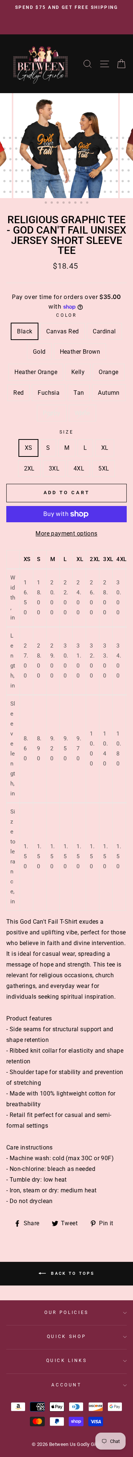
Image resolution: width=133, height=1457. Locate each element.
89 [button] (5, 182)
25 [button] (17, 149)
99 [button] (64, 182)
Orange (108, 372)
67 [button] (5, 171)
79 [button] (76, 171)
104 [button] (94, 182)
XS (29, 447)
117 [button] (40, 192)
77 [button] (64, 171)
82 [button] (94, 171)
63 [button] (111, 160)
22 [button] (130, 138)
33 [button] (64, 149)
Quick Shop (66, 1336)
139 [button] (82, 203)
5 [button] (28, 138)
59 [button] (88, 160)
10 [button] (59, 138)
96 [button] (46, 182)
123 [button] (76, 192)
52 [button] (46, 160)
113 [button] (17, 192)
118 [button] (46, 192)
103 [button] (88, 182)
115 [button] (29, 192)
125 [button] (88, 192)
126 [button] (94, 192)
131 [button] (123, 192)
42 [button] (117, 149)
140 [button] (88, 203)
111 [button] (5, 192)
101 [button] (76, 182)
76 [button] (58, 171)
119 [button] (52, 192)
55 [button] (64, 160)
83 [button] (100, 171)
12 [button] (70, 138)
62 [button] (106, 160)
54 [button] (58, 160)
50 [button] (35, 160)
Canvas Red (62, 331)
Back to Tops (72, 1273)
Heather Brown (80, 351)
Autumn (108, 392)
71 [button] (29, 171)
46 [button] (11, 160)
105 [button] (100, 182)
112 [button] (11, 192)
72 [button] (35, 171)
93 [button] (29, 182)
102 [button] (82, 182)
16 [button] (94, 138)
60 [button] (94, 160)
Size (66, 432)
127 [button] (100, 192)
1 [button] (5, 138)
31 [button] (52, 149)
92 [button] (23, 182)
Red (18, 392)
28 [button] (35, 149)
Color (66, 315)
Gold (39, 351)
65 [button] (123, 160)
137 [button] (70, 203)
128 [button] (106, 192)
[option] (66, 8)
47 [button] (17, 160)
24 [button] (11, 149)
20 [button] (118, 138)
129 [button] (111, 192)
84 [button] (106, 171)
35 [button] (76, 149)
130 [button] (117, 192)
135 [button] (58, 203)
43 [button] (123, 149)
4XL (79, 468)
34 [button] (70, 149)
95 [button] (40, 182)
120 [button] (58, 192)
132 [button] (129, 192)
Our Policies (66, 1312)
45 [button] (5, 160)
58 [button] (82, 160)
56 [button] (70, 160)
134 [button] (52, 203)
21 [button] (124, 138)
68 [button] (11, 171)
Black (24, 331)
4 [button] (22, 138)
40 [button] (106, 149)
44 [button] (129, 149)
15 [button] (88, 138)
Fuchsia (48, 392)
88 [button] (129, 171)
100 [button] (70, 182)
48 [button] (23, 160)
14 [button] (82, 138)
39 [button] (100, 149)
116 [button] (35, 192)
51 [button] (40, 160)
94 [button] (35, 182)
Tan (79, 392)
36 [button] (82, 149)
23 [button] (5, 149)
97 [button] (52, 182)
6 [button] (34, 138)
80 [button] (82, 171)
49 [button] (29, 160)
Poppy (51, 413)
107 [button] (111, 182)
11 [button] (64, 138)
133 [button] (46, 203)
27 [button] (29, 149)
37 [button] (88, 149)
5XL (103, 468)
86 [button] (117, 171)
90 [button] (11, 182)
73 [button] (40, 171)
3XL (54, 468)
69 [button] (17, 171)
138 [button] (76, 203)
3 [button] (16, 138)
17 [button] (100, 138)
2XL (29, 468)
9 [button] (53, 138)
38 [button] (94, 149)
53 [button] (52, 160)
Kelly (78, 372)
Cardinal (104, 331)
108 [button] (117, 182)
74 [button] (46, 171)
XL (105, 447)
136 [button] (64, 203)
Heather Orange (35, 372)
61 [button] (100, 160)
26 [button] (23, 149)
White (82, 413)
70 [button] (23, 171)
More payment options (66, 533)
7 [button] (40, 138)
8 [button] (46, 138)
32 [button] (58, 149)
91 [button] (17, 182)
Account (66, 1385)
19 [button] (112, 138)
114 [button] (23, 192)
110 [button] (129, 182)
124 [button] (82, 192)
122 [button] (70, 192)
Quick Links (66, 1360)
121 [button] (64, 192)
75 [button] (52, 171)
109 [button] (123, 182)
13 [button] (76, 138)
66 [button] (129, 160)
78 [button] (70, 171)
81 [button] (88, 171)
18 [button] (106, 138)
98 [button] (58, 182)
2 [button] (11, 138)
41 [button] (111, 149)
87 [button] (123, 171)
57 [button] (76, 160)
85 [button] (111, 171)
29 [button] (40, 149)
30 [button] (46, 149)
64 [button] (117, 160)
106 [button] (106, 182)
